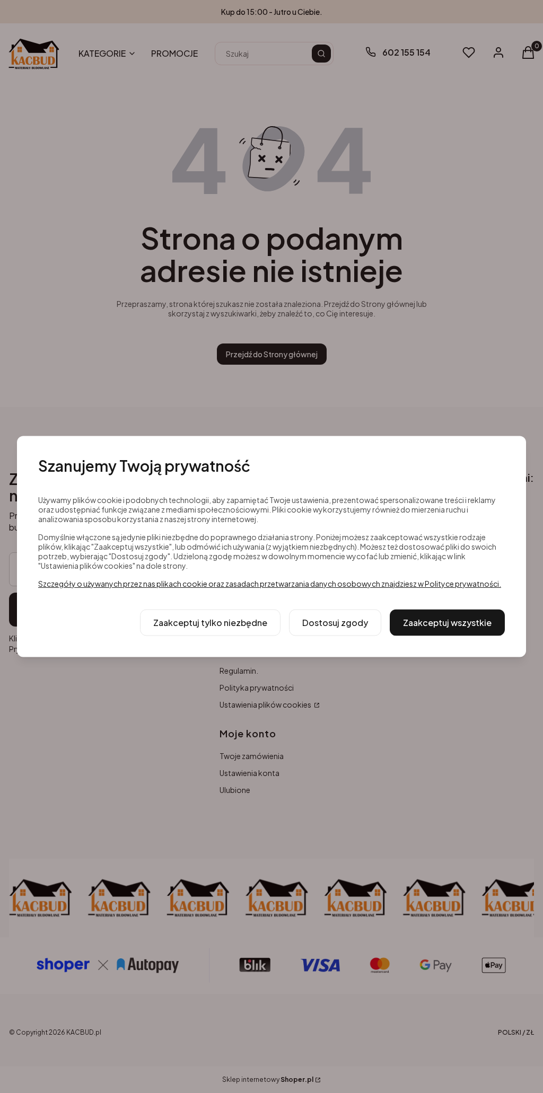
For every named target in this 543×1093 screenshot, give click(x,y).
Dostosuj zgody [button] (335, 622)
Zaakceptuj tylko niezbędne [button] (210, 622)
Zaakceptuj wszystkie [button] (447, 622)
